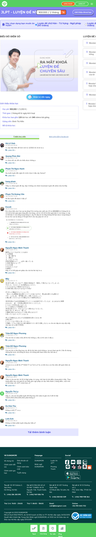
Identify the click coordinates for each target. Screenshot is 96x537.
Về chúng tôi (9, 461)
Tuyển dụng (21, 473)
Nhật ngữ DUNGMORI (39, 465)
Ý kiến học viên (19, 137)
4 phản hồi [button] (11, 242)
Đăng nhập (68, 4)
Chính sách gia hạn (9, 472)
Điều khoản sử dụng (22, 462)
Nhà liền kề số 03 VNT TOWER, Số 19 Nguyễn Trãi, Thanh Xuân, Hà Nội (37, 488)
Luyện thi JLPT (54, 462)
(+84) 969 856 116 (36, 494)
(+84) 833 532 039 (58, 497)
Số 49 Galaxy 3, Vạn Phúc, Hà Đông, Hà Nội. (13, 487)
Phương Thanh (54, 468)
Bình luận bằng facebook (58, 137)
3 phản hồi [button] (11, 386)
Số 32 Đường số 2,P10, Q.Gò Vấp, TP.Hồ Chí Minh (81, 488)
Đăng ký (82, 4)
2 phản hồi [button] (11, 369)
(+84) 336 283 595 (13, 494)
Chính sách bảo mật (23, 468)
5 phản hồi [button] (11, 273)
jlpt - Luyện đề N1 (19, 12)
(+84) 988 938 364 (81, 497)
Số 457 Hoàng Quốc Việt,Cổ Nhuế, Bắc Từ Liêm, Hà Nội (59, 488)
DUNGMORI (39, 461)
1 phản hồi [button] (11, 150)
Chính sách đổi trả (9, 466)
